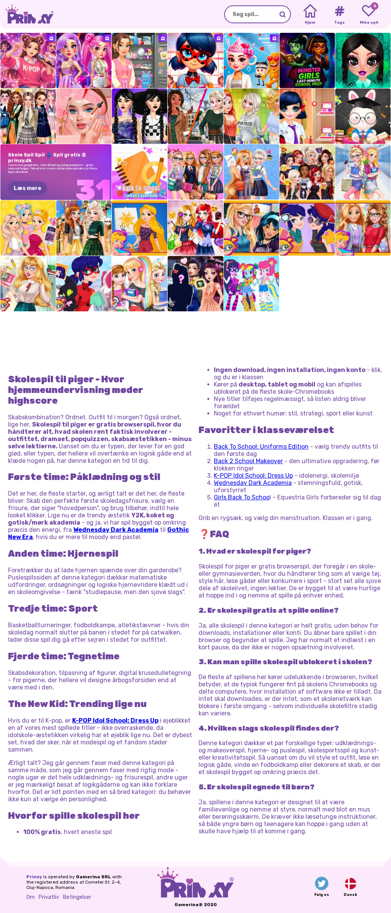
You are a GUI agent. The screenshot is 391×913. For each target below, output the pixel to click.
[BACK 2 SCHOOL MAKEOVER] (83, 116)
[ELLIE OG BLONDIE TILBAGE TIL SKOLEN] (251, 172)
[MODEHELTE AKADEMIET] (83, 60)
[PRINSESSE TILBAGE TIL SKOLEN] (28, 283)
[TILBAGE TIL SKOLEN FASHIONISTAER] (195, 172)
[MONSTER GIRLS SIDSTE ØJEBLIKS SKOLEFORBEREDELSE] (307, 60)
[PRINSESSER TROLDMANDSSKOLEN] (83, 228)
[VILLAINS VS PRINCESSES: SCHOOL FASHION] (307, 172)
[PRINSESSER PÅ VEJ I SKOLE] (251, 228)
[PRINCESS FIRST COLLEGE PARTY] (251, 116)
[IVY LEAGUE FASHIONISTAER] (363, 228)
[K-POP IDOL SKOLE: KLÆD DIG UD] (28, 60)
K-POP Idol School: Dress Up (253, 475)
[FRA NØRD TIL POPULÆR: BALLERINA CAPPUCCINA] (251, 60)
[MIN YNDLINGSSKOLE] (195, 60)
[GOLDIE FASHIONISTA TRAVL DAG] (28, 228)
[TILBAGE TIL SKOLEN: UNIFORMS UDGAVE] (28, 116)
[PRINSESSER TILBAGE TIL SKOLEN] (139, 283)
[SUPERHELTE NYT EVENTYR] (83, 283)
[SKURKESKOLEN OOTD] (195, 283)
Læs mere (27, 188)
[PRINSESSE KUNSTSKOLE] (139, 228)
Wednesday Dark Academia (253, 482)
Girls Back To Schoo (242, 497)
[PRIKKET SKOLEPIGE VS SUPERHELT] (307, 228)
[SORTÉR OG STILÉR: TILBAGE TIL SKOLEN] (139, 60)
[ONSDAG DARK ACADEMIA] (139, 116)
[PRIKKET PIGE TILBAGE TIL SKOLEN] (307, 116)
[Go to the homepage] (26, 14)
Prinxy (34, 876)
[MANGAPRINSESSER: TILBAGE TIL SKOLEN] (195, 228)
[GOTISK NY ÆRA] (363, 60)
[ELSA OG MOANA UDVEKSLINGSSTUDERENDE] (195, 116)
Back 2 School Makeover (248, 461)
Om (30, 897)
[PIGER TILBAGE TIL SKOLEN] (251, 283)
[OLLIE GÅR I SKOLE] (363, 116)
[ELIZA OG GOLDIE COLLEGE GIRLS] (363, 172)
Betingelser (77, 897)
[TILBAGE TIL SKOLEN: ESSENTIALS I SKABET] (139, 172)
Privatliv (49, 897)
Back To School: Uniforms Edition (261, 446)
